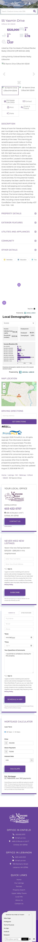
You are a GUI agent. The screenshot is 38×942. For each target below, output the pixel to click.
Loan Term (8, 727)
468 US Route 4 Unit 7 (20, 843)
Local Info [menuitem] (19, 897)
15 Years (17, 732)
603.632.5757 (26, 4)
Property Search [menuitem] (19, 890)
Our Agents (8, 526)
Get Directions (19, 422)
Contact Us (15, 521)
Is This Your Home (26, 612)
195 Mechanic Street (20, 865)
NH (16, 475)
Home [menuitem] (19, 880)
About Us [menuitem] (19, 900)
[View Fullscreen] (4, 391)
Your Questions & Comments (14, 650)
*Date (6, 634)
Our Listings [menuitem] (19, 883)
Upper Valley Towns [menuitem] (19, 893)
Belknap (22, 475)
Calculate (15, 769)
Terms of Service (14, 707)
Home (3, 475)
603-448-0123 (20, 857)
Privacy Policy (8, 584)
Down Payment (10, 748)
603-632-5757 (12, 508)
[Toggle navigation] (34, 3)
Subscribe (15, 592)
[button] (34, 11)
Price (6, 739)
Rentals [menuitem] (19, 886)
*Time (6, 642)
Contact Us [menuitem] (19, 904)
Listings (11, 475)
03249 (5, 478)
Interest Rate (9, 756)
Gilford (30, 475)
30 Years (9, 732)
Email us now (20, 838)
